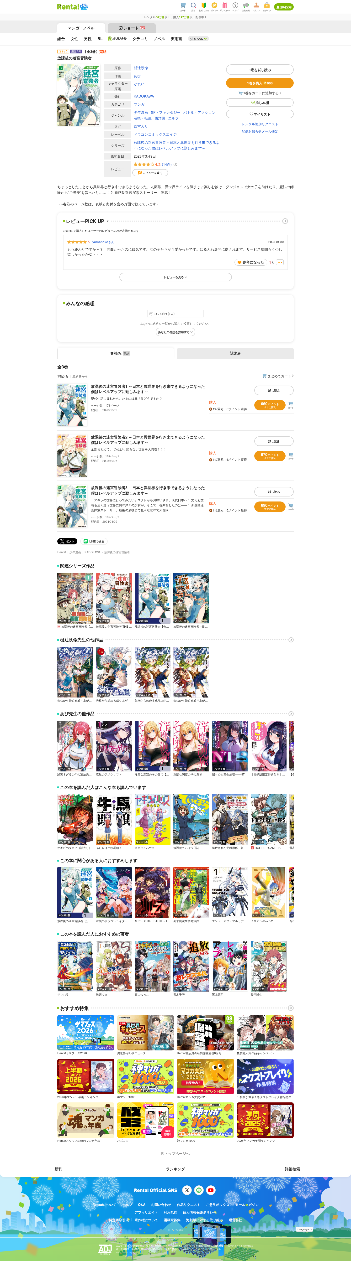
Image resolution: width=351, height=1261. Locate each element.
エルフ (173, 117)
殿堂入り (141, 126)
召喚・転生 (143, 117)
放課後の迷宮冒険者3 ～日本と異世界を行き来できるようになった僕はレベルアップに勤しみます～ (148, 490)
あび (137, 75)
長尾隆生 (256, 994)
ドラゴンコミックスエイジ (155, 134)
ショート (134, 28)
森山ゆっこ (142, 994)
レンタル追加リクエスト (260, 123)
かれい (139, 83)
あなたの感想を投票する (174, 332)
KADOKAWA (144, 95)
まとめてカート (279, 375)
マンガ (139, 104)
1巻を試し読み (260, 69)
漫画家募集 (172, 1219)
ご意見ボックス (217, 1204)
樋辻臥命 (141, 67)
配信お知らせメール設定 (260, 131)
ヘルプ (127, 1204)
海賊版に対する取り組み (204, 1219)
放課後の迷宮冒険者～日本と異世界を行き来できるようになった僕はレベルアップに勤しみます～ (177, 145)
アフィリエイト (146, 1212)
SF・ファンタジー (166, 112)
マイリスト (262, 114)
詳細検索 (292, 1169)
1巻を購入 (260, 83)
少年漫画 (141, 112)
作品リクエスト (188, 1204)
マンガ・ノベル (81, 28)
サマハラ (63, 994)
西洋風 (159, 117)
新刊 (58, 1169)
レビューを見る (174, 277)
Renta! (61, 552)
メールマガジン (247, 1204)
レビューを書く (153, 173)
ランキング (175, 1169)
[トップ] (68, 7)
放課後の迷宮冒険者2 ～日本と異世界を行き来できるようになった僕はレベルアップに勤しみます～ (148, 439)
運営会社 (235, 1219)
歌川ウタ (101, 994)
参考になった (253, 262)
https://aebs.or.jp (124, 1252)
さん (103, 241)
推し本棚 (262, 102)
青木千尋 (179, 994)
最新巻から (80, 376)
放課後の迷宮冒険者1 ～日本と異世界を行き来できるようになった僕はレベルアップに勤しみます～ (148, 388)
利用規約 (170, 1212)
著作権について (146, 1219)
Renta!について (104, 1204)
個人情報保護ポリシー (199, 1212)
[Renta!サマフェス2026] (83, 7)
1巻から (62, 376)
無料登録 (286, 7)
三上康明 (217, 994)
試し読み (274, 390)
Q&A (141, 1204)
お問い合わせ (161, 1204)
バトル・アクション (199, 112)
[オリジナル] (117, 38)
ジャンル (196, 38)
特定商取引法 (119, 1219)
